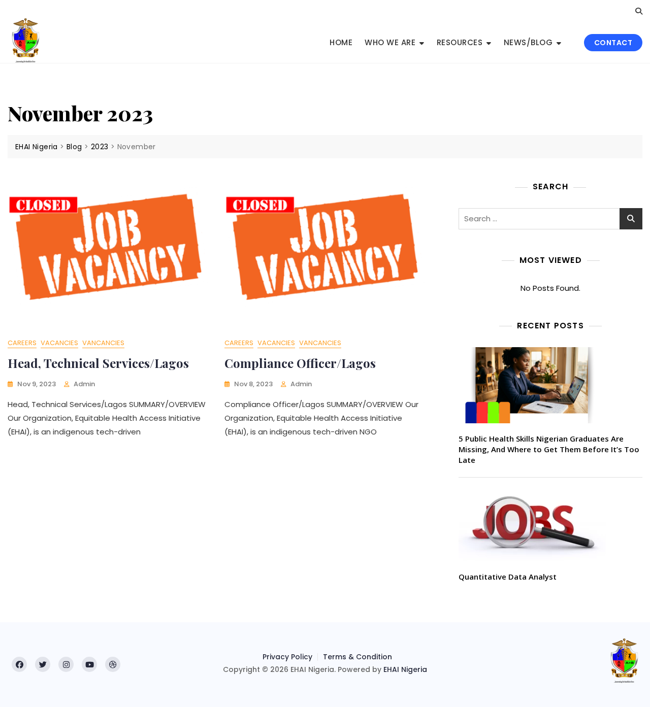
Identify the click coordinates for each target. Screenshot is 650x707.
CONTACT (613, 43)
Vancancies (103, 343)
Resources (460, 42)
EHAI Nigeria (405, 669)
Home (341, 42)
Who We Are (390, 42)
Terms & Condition (357, 657)
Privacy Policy (287, 657)
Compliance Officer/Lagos (300, 363)
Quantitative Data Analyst (508, 576)
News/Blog (528, 42)
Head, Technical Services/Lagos (98, 363)
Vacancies (59, 343)
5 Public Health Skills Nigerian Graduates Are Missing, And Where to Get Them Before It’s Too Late (549, 449)
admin (84, 384)
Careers (22, 343)
